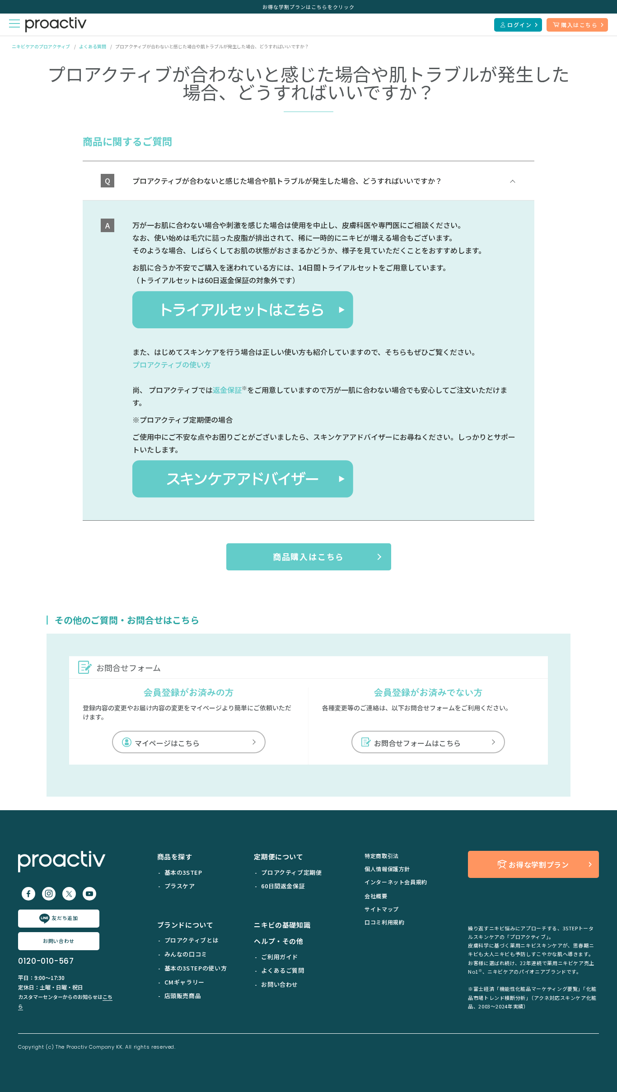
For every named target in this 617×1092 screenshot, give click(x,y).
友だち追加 (64, 917)
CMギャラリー (184, 982)
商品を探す (174, 856)
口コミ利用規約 (384, 922)
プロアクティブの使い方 (171, 364)
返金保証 (227, 389)
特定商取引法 (382, 855)
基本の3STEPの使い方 (195, 968)
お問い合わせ (59, 940)
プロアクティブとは (191, 940)
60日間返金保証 (283, 886)
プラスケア (179, 886)
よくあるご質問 (282, 970)
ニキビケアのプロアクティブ (41, 46)
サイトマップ (382, 909)
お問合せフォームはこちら (417, 742)
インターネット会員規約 (396, 882)
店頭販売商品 (182, 995)
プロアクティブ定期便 (291, 872)
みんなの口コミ (185, 954)
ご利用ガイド (279, 956)
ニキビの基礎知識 (282, 924)
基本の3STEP (183, 872)
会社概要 (376, 896)
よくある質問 (92, 46)
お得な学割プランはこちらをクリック (308, 6)
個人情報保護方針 (387, 869)
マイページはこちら (167, 742)
